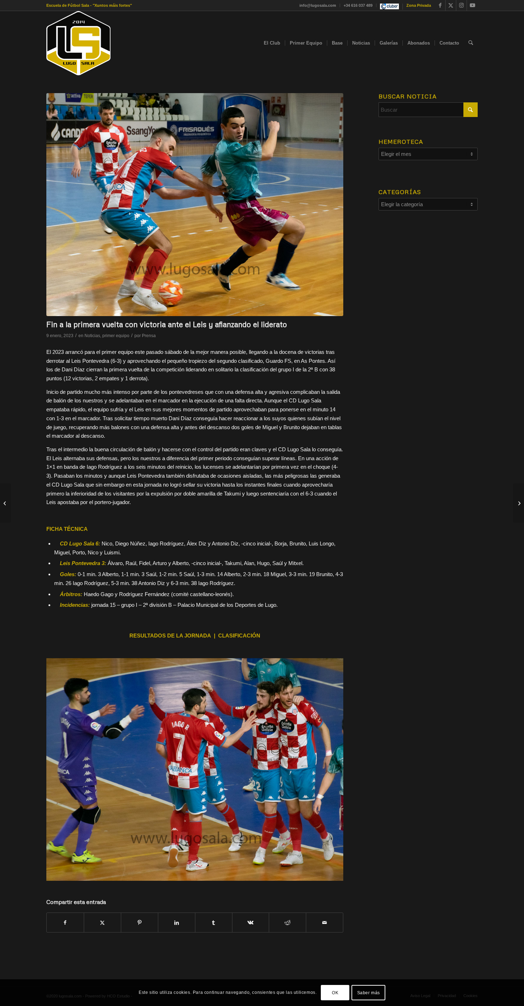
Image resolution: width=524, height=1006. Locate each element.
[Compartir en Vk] (250, 923)
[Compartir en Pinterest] (139, 923)
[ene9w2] (194, 204)
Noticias (92, 335)
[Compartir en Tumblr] (213, 923)
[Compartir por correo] (324, 923)
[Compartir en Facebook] (65, 923)
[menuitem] (318, 5)
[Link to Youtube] (472, 5)
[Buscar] (471, 43)
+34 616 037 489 (358, 5)
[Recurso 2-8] (78, 43)
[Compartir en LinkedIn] (176, 923)
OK (335, 992)
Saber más (368, 992)
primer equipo (115, 335)
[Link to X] (451, 5)
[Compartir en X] (102, 923)
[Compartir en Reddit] (287, 923)
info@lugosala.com (317, 5)
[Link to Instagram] (461, 5)
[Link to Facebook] (440, 5)
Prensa (149, 335)
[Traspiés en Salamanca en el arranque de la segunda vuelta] (518, 503)
